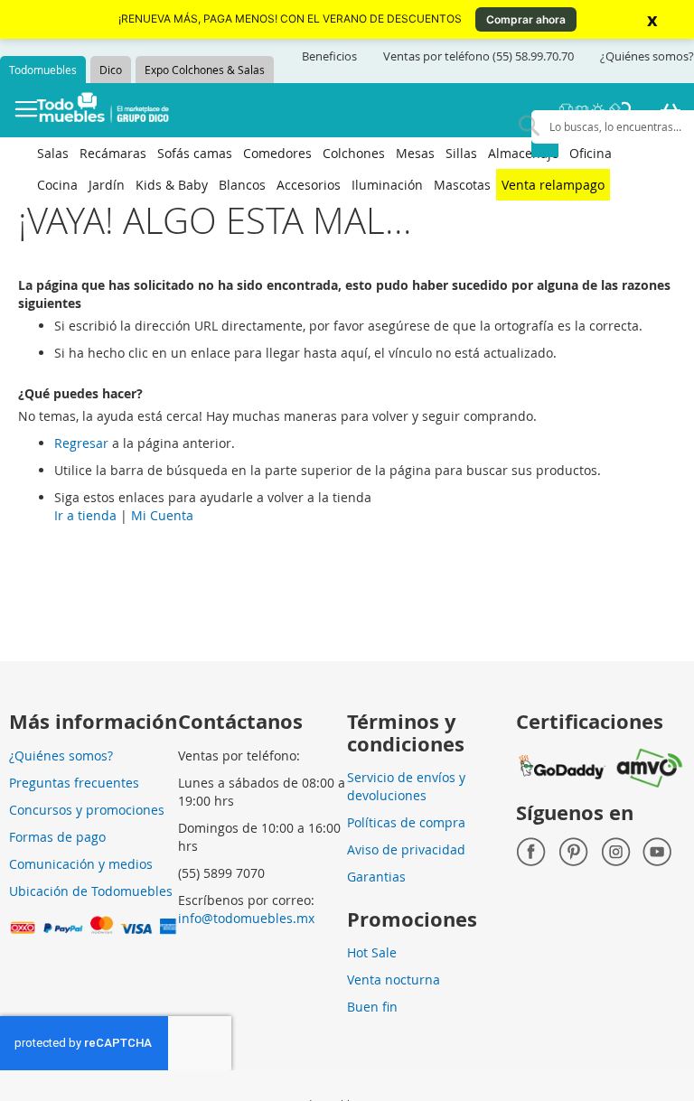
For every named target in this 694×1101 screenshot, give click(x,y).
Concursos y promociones (86, 809)
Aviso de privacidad (406, 849)
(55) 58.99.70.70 (533, 56)
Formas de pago (57, 836)
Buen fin (372, 1006)
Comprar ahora (526, 19)
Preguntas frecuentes (74, 782)
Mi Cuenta (162, 515)
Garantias (376, 876)
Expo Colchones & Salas (205, 69)
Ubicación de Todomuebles (91, 891)
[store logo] (103, 110)
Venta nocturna (393, 979)
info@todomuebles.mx (246, 918)
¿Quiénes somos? (647, 56)
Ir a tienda (85, 515)
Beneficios (329, 56)
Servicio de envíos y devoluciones (406, 786)
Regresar (81, 443)
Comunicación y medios (81, 863)
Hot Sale (372, 952)
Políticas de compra (406, 822)
